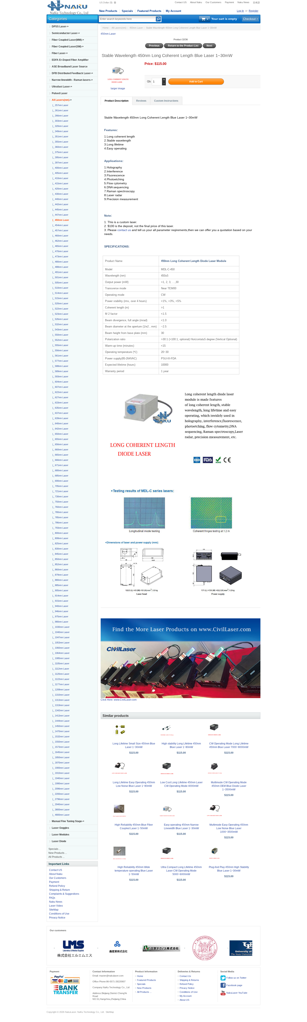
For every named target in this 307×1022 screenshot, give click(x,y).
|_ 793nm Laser (59, 528)
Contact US (180, 2)
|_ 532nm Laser (59, 324)
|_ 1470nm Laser (60, 731)
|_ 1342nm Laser (60, 710)
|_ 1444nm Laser (60, 721)
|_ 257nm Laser (59, 105)
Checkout (249, 18)
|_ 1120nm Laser (60, 674)
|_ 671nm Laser (59, 465)
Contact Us (185, 976)
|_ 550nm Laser (59, 335)
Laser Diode (59, 841)
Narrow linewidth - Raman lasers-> (72, 79)
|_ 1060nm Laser (60, 648)
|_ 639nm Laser (59, 418)
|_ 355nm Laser (59, 141)
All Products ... (56, 856)
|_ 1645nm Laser (60, 752)
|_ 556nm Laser (59, 350)
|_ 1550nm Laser (60, 741)
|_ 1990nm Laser (60, 783)
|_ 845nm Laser (59, 554)
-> (62, 100)
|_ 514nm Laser (59, 293)
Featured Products (149, 11)
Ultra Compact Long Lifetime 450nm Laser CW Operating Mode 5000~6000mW (181, 871)
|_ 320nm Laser (59, 126)
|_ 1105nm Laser (60, 663)
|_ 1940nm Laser (60, 778)
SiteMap (53, 909)
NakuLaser (70, 1012)
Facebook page (234, 985)
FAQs (52, 897)
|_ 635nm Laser (59, 408)
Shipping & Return (59, 889)
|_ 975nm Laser (59, 616)
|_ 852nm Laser (59, 564)
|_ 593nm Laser (59, 376)
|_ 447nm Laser (59, 214)
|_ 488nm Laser (59, 267)
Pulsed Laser (59, 93)
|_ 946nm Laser (59, 611)
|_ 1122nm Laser (60, 679)
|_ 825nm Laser (59, 543)
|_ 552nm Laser (59, 340)
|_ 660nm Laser (59, 449)
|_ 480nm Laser (59, 261)
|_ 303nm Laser (59, 121)
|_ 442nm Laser (59, 204)
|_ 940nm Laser (59, 606)
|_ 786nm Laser (59, 522)
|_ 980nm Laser (59, 621)
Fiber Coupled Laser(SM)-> (68, 46)
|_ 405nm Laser (59, 173)
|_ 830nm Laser (59, 548)
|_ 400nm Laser (59, 168)
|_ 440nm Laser (59, 199)
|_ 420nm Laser (59, 188)
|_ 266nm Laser (59, 115)
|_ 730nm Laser (59, 496)
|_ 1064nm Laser (60, 653)
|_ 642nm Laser (59, 428)
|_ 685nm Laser (59, 475)
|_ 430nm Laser (59, 194)
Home (106, 28)
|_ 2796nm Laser (60, 799)
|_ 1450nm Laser (60, 726)
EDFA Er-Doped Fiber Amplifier (70, 59)
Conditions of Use (59, 913)
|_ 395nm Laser (59, 157)
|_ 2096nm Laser (60, 788)
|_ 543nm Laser (59, 329)
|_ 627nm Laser (59, 397)
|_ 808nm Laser (59, 538)
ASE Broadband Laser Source (70, 66)
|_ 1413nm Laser (60, 715)
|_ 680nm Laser (59, 470)
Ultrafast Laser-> (62, 86)
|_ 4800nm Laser (60, 815)
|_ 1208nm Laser (60, 689)
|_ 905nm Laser (59, 590)
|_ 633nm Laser (59, 402)
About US (184, 1000)
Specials (127, 11)
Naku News (243, 2)
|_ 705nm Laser (59, 486)
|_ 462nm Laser (59, 241)
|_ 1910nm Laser (60, 773)
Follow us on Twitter (236, 978)
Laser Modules (60, 834)
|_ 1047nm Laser (60, 637)
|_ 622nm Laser (59, 392)
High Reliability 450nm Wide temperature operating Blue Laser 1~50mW (134, 871)
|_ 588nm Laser (59, 366)
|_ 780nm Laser (59, 512)
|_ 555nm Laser (59, 345)
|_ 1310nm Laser (60, 695)
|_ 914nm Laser (59, 595)
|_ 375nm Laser (59, 152)
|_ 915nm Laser (59, 601)
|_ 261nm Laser (59, 110)
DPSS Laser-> (60, 26)
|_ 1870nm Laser (60, 762)
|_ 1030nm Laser (60, 627)
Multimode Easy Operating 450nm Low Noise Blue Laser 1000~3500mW (228, 828)
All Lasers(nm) (119, 28)
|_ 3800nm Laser (60, 809)
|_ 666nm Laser (59, 460)
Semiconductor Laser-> (66, 33)
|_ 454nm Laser (59, 225)
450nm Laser (136, 28)
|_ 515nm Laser (59, 298)
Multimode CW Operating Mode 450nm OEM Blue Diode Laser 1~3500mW (229, 786)
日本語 (256, 2)
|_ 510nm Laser (59, 288)
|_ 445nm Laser (59, 209)
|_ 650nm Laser (59, 434)
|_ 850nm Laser (59, 559)
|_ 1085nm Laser (60, 658)
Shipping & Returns (189, 980)
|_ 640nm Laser (59, 423)
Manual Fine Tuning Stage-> (68, 821)
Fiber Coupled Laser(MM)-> (68, 39)
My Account (173, 11)
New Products (108, 11)
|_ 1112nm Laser (60, 668)
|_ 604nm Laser (59, 381)
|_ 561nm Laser (59, 355)
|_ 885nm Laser (59, 585)
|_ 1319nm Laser (60, 705)
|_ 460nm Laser (59, 235)
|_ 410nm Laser (59, 178)
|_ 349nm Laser (59, 131)
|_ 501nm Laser (59, 277)
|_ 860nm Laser (59, 569)
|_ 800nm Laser (59, 533)
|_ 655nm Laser (59, 439)
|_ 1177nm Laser (60, 684)
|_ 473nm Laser (59, 256)
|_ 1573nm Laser (60, 747)
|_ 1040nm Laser (60, 632)
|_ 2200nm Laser (60, 794)
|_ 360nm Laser (59, 147)
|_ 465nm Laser (59, 246)
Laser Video (56, 905)
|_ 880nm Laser (59, 580)
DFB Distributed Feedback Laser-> (72, 73)
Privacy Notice (57, 917)
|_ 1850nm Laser (60, 757)
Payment (229, 2)
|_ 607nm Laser (59, 387)
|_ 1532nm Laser (60, 736)
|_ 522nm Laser (59, 308)
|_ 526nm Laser (59, 319)
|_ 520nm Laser (59, 303)
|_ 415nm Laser (59, 183)
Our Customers (213, 2)
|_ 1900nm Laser (60, 768)
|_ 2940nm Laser (60, 804)
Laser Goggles (60, 827)
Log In (240, 10)
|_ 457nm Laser (59, 230)
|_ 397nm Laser (59, 162)
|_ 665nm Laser (59, 455)
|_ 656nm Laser (59, 444)
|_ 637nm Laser (59, 413)
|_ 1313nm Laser (60, 700)
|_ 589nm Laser (59, 371)
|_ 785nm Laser (59, 517)
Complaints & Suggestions (64, 893)
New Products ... (57, 852)
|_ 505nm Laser (59, 282)
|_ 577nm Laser (59, 361)
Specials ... (54, 849)
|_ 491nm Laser (59, 272)
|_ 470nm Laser (59, 251)
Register (253, 10)
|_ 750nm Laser (59, 501)
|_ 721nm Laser (59, 491)
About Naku (196, 2)
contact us (124, 230)
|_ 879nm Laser (59, 575)
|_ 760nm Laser (59, 507)
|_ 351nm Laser (59, 136)
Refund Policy (57, 885)
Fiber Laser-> (60, 53)
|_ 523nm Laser (59, 314)
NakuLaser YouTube (236, 993)
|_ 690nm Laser (59, 481)
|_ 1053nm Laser (60, 642)
